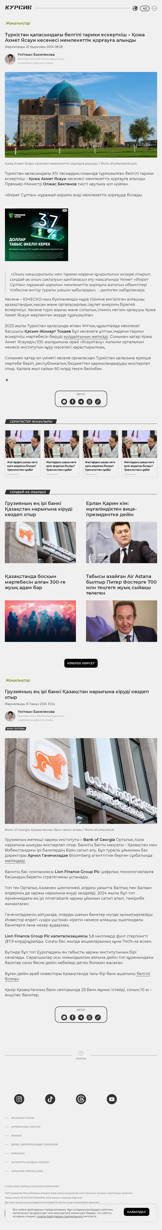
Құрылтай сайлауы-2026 (27, 1171)
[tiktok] (50, 1099)
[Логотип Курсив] (18, 7)
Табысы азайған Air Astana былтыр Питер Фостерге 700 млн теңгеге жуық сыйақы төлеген (121, 585)
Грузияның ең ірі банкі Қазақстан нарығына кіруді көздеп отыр (38, 508)
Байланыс (18, 1153)
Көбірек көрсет (81, 663)
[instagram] (19, 1099)
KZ (145, 8)
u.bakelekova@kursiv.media (35, 63)
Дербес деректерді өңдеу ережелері (34, 1144)
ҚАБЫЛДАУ (136, 1212)
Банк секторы (16, 728)
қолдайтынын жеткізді (86, 336)
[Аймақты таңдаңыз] (135, 8)
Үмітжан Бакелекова (36, 55)
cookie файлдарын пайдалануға (60, 1216)
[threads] (81, 1099)
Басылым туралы (22, 1118)
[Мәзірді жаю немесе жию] (154, 8)
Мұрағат (16, 1136)
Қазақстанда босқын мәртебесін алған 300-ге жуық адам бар (35, 582)
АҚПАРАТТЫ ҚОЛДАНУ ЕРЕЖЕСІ (30, 1162)
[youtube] (112, 1099)
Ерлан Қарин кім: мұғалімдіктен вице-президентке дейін (111, 508)
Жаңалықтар (17, 23)
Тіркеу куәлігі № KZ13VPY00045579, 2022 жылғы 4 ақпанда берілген (43, 1197)
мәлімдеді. (15, 860)
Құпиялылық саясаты (25, 1127)
